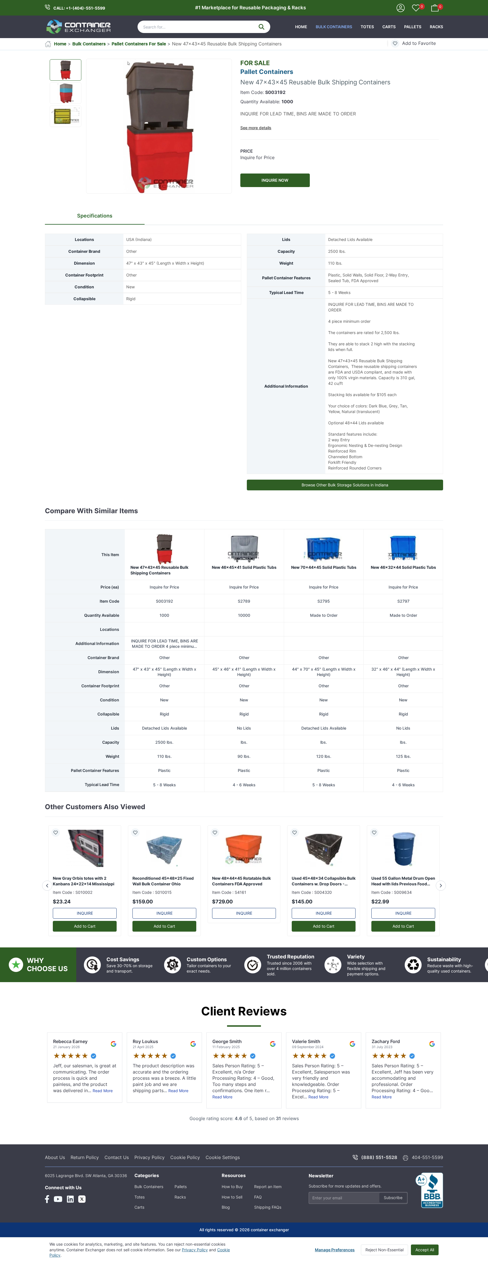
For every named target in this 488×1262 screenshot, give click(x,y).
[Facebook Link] (47, 1199)
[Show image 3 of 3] (65, 116)
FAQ (258, 1197)
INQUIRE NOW (275, 180)
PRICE (246, 151)
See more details (255, 127)
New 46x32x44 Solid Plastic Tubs (403, 567)
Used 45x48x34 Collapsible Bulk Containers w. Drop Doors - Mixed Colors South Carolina (324, 881)
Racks (436, 26)
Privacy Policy (149, 1157)
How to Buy (232, 1186)
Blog (226, 1207)
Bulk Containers (334, 26)
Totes (367, 26)
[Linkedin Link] (70, 1199)
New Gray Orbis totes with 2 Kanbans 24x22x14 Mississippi (83, 881)
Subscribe (393, 1197)
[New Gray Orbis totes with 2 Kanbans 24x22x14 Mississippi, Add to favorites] (57, 832)
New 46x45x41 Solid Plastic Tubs (244, 567)
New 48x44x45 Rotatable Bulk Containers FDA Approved (241, 881)
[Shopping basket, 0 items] (435, 7)
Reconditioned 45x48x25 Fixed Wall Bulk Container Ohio (163, 881)
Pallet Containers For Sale (139, 44)
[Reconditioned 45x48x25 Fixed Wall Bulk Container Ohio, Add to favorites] (137, 832)
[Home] (79, 27)
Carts (389, 26)
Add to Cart (84, 926)
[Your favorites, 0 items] (416, 8)
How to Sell (232, 1197)
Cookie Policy (185, 1157)
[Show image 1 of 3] (65, 70)
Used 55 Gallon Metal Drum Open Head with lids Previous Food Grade (403, 881)
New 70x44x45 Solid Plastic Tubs (323, 567)
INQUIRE (85, 913)
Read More (103, 1090)
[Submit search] (261, 27)
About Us (55, 1157)
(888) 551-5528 (379, 1157)
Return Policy (85, 1157)
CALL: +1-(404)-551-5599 (79, 8)
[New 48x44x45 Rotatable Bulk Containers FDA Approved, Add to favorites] (217, 832)
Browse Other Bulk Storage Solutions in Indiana (345, 484)
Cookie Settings (223, 1157)
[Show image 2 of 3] (65, 93)
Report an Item (268, 1186)
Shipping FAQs (267, 1207)
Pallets (412, 26)
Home (301, 26)
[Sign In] (400, 7)
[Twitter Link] (82, 1199)
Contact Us (116, 1157)
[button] (159, 126)
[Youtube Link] (58, 1199)
